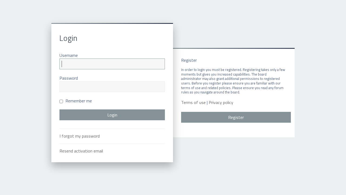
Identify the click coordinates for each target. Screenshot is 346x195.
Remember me (78, 101)
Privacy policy (221, 102)
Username (68, 55)
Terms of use (193, 102)
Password (68, 78)
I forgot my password (79, 136)
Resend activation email (81, 151)
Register (236, 117)
